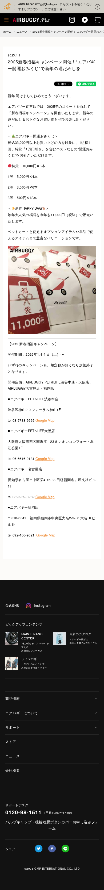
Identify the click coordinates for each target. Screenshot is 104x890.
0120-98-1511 (23, 812)
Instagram (42, 605)
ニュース (22, 31)
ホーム (7, 31)
